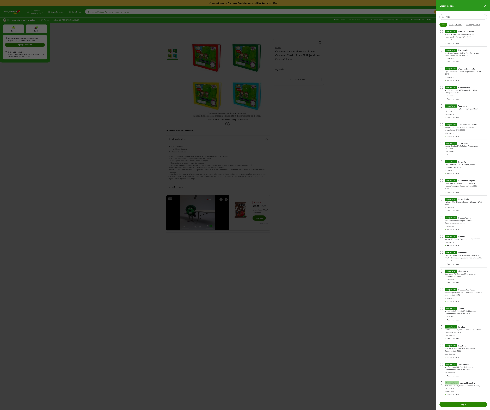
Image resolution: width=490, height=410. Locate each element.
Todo (443, 24)
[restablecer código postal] (443, 16)
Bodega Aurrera (455, 24)
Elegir (463, 404)
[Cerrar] (485, 5)
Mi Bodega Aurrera (473, 24)
